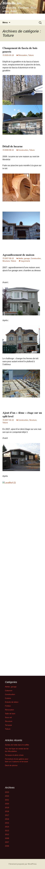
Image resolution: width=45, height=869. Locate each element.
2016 (7, 819)
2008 (7, 838)
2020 (7, 804)
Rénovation (22, 55)
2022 (7, 796)
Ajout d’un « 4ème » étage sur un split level (22, 414)
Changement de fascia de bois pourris (19, 50)
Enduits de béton (11, 702)
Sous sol (8, 717)
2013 (7, 831)
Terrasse (8, 725)
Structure (6, 261)
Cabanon (8, 690)
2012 (7, 834)
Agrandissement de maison (18, 255)
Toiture (31, 55)
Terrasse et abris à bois (14, 755)
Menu (5, 22)
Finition (8, 706)
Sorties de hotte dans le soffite (17, 745)
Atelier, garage (24, 258)
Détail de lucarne (12, 146)
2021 (7, 800)
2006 (7, 846)
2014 (7, 827)
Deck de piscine (11, 765)
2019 (7, 808)
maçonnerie (25, 261)
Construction (23, 150)
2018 (7, 811)
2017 (7, 815)
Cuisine (8, 698)
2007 (7, 842)
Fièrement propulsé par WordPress (22, 864)
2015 (7, 823)
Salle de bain (10, 714)
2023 (7, 792)
